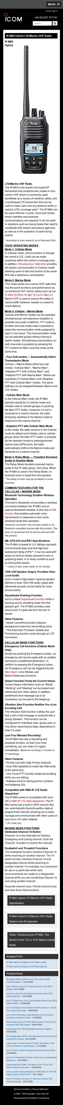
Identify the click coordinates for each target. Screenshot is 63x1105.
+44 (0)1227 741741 (46, 17)
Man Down (11, 672)
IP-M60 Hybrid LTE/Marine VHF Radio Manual (26, 966)
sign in (55, 11)
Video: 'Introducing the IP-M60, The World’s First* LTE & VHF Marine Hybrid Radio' (32, 940)
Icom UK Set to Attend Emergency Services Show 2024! (30, 1050)
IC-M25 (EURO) (14, 295)
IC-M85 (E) (46, 295)
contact (48, 11)
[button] (53, 4)
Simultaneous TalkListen (32, 264)
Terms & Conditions (22, 1089)
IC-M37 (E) (30, 295)
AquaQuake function (33, 599)
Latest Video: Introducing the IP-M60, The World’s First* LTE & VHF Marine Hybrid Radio (30, 1044)
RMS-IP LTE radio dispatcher (27, 801)
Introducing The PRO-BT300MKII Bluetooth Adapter (29, 1028)
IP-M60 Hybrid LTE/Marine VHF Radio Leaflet (26, 962)
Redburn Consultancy (39, 1097)
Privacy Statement (40, 1089)
